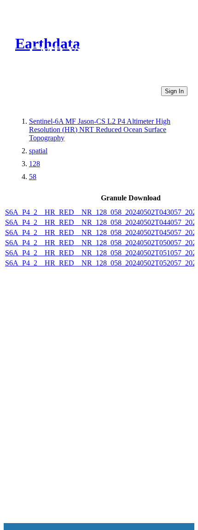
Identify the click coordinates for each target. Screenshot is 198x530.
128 (34, 164)
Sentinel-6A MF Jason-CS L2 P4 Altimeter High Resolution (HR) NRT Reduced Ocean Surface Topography (99, 129)
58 (32, 177)
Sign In (174, 91)
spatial (38, 151)
